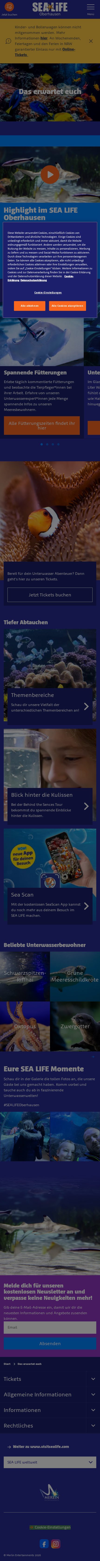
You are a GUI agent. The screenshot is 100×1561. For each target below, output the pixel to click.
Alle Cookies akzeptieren (67, 305)
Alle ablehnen (30, 305)
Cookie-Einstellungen (48, 292)
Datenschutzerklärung (33, 280)
